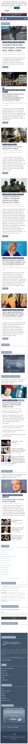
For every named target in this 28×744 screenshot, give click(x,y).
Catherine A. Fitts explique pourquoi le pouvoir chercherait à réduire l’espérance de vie (18, 450)
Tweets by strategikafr (14, 578)
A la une (4, 42)
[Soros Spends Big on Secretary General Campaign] (14, 480)
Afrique (11, 206)
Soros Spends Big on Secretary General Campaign (13, 500)
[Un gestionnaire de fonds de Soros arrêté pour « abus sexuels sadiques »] (6, 527)
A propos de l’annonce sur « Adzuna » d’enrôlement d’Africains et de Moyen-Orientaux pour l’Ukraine (11, 199)
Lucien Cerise (4, 563)
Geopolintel (4, 670)
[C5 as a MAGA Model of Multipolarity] (6, 519)
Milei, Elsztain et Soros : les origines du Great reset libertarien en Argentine (17, 537)
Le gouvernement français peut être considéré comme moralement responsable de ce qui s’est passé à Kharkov (13, 97)
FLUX (2, 688)
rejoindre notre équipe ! (13, 727)
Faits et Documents (5, 691)
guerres (15, 54)
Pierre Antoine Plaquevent (7, 549)
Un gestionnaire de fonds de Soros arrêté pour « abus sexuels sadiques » (17, 529)
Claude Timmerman (5, 565)
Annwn (2, 586)
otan (24, 103)
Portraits (20, 495)
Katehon (3, 693)
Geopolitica (3, 698)
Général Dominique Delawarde (8, 556)
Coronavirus (21, 400)
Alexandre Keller (5, 574)
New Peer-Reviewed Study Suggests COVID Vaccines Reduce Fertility (11, 405)
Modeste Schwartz (5, 560)
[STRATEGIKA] (10, 640)
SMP (24, 54)
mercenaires (20, 54)
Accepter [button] (17, 8)
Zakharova (4, 269)
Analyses (15, 42)
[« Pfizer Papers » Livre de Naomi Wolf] (6, 440)
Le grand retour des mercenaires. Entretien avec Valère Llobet (14, 48)
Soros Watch (5, 497)
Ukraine (7, 105)
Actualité (9, 42)
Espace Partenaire (5, 700)
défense (11, 54)
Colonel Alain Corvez (6, 558)
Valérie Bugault (4, 567)
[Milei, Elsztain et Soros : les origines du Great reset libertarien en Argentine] (6, 535)
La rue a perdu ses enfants (13, 590)
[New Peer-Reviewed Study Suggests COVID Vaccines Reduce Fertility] (14, 385)
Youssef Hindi (4, 552)
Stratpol (3, 677)
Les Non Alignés (5, 675)
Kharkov (15, 103)
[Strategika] (2, 18)
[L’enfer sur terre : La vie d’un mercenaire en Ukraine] (14, 128)
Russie (3, 105)
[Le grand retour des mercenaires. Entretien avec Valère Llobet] (14, 27)
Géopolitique (21, 42)
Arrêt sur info (4, 673)
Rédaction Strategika (15, 52)
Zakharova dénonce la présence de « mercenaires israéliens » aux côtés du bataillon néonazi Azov (14, 262)
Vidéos (6, 92)
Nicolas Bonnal (4, 569)
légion (11, 319)
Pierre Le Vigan (4, 554)
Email (2, 612)
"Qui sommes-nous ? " (17, 657)
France (12, 103)
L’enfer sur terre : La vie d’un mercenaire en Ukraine (12, 147)
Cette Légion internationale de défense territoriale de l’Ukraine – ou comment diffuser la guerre (13, 314)
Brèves (17, 90)
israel (12, 267)
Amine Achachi (4, 572)
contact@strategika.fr (6, 660)
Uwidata (3, 695)
